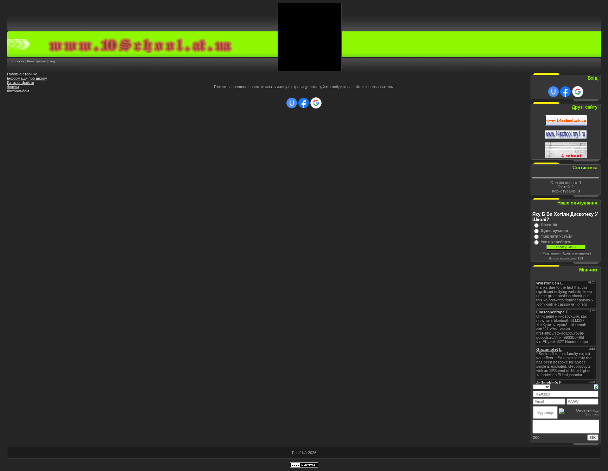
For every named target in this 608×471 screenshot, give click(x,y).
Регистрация (36, 61)
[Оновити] (596, 386)
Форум (13, 87)
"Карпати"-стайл (556, 236)
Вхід (52, 61)
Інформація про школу (27, 78)
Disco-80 (549, 225)
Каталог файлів (20, 82)
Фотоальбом (18, 91)
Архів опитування (576, 253)
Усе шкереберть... (558, 242)
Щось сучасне (554, 230)
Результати (551, 253)
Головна (18, 61)
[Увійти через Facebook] (303, 103)
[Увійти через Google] (316, 103)
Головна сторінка (22, 74)
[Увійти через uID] (291, 103)
